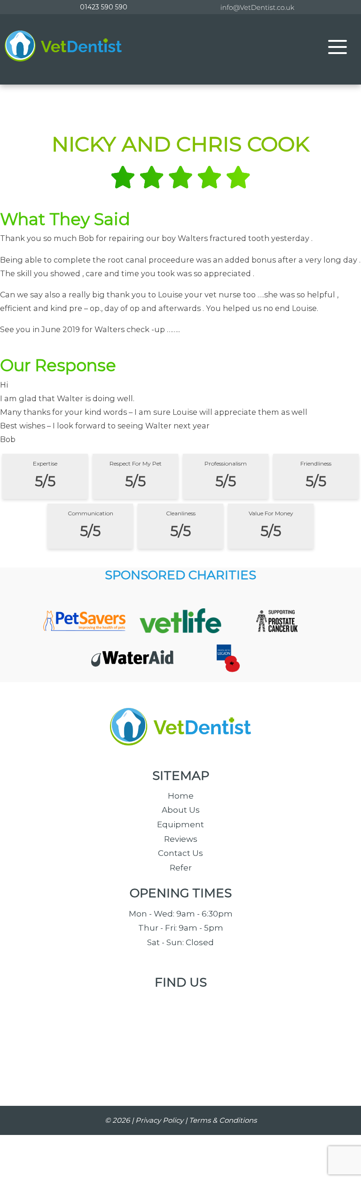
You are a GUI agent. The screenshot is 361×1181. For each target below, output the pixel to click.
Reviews (180, 839)
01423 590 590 (103, 7)
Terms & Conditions (223, 1120)
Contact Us (180, 853)
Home (181, 795)
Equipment (180, 824)
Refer (181, 867)
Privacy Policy (159, 1120)
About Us (181, 810)
